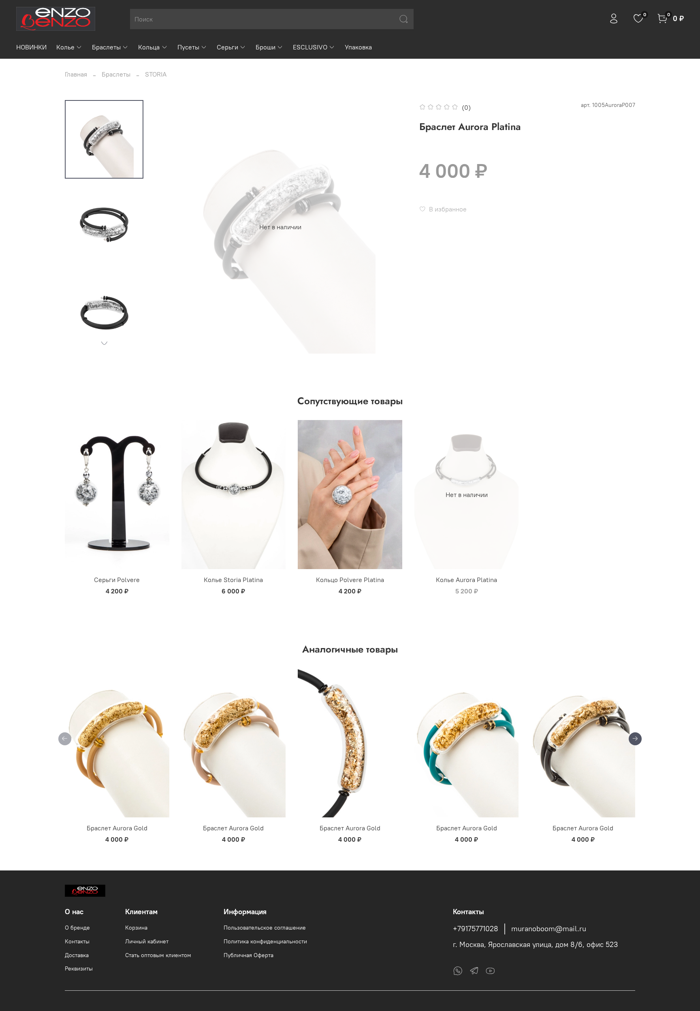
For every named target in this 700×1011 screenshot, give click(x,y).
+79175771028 (475, 928)
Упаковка (358, 47)
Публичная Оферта (248, 955)
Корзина (136, 927)
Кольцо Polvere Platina (350, 580)
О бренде (77, 927)
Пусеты (188, 47)
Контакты (77, 941)
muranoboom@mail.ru (548, 928)
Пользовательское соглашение (265, 927)
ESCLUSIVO (310, 47)
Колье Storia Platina (233, 580)
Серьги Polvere (117, 580)
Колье (65, 47)
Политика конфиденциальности (265, 941)
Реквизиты (79, 968)
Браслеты (106, 47)
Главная (76, 74)
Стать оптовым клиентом (158, 955)
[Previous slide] (169, 227)
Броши (265, 47)
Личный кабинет (147, 941)
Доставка (77, 955)
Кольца (149, 47)
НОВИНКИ (31, 47)
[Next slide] (104, 343)
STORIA (155, 74)
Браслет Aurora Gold (117, 828)
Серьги (227, 47)
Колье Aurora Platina (466, 580)
